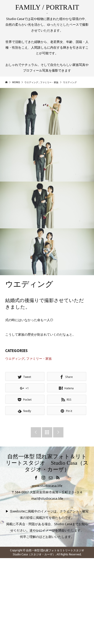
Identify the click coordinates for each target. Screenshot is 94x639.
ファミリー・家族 (39, 358)
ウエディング (14, 358)
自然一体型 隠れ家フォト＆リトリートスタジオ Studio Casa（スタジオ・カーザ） (47, 463)
